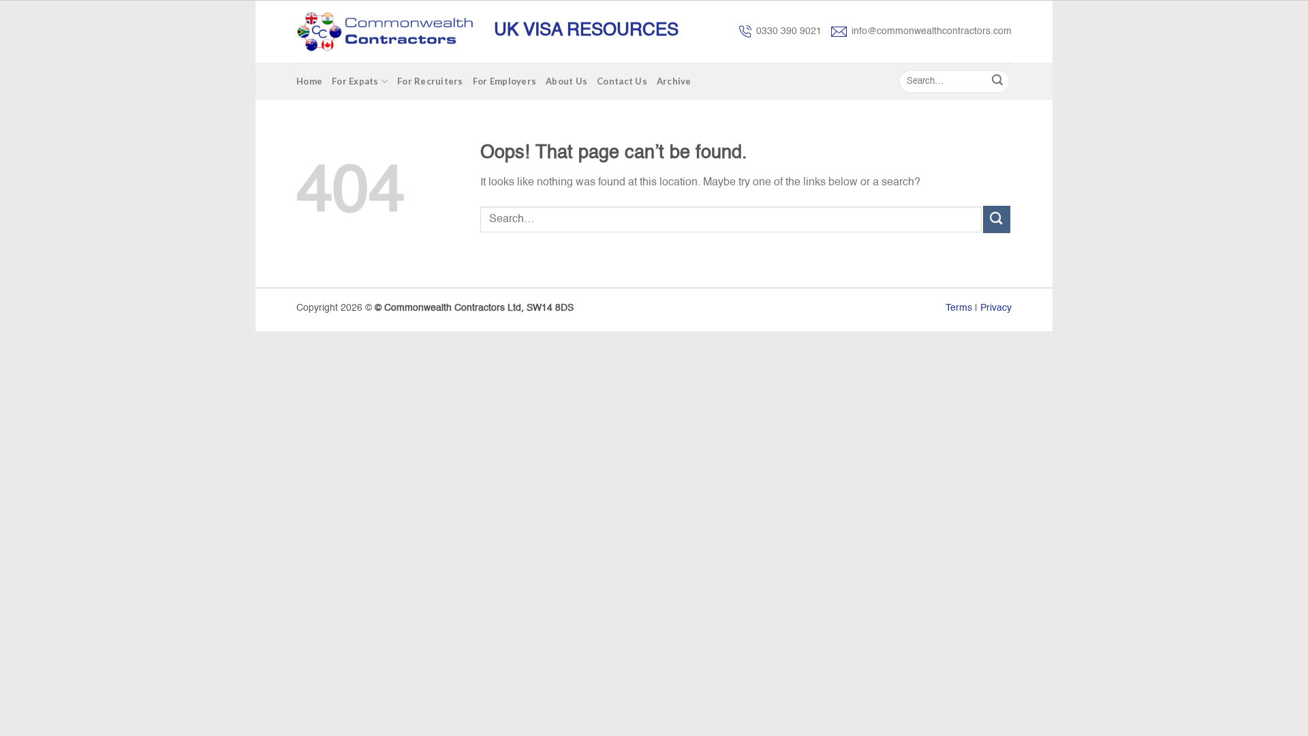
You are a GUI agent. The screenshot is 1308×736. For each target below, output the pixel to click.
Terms (959, 308)
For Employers (504, 81)
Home (309, 81)
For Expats (355, 81)
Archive (674, 81)
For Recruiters (430, 81)
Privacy (996, 308)
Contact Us (622, 81)
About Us (566, 81)
